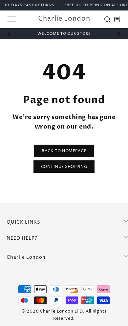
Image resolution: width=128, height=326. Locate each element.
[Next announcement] (119, 34)
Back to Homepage (64, 151)
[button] (12, 19)
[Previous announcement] (9, 34)
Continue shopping (64, 167)
